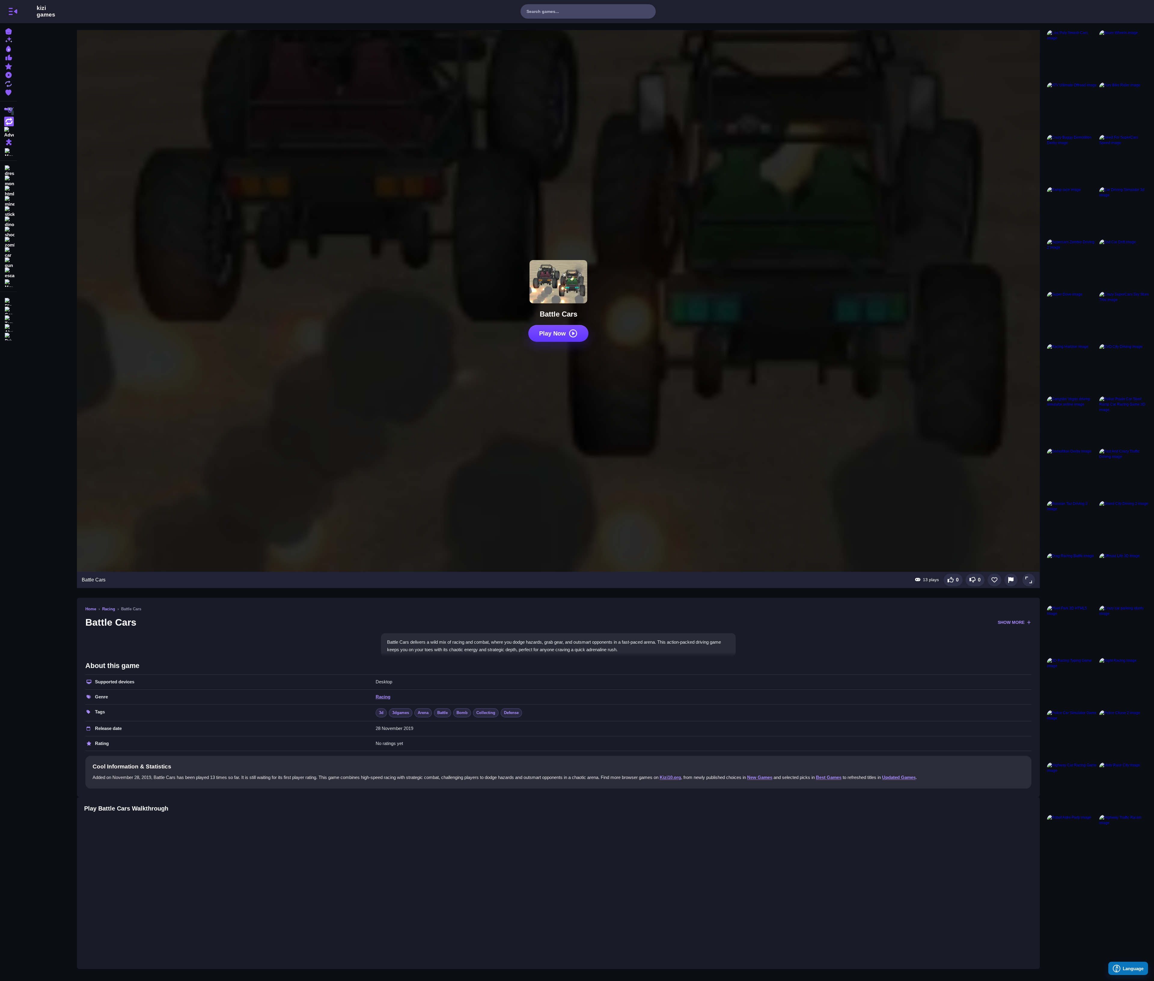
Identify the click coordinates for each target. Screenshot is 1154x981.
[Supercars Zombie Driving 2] (1072, 264)
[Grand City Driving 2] (1124, 526)
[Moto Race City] (1124, 787)
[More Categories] (8, 151)
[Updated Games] (8, 83)
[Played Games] (8, 74)
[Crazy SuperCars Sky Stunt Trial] (1124, 317)
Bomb (462, 712)
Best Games (828, 777)
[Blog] (8, 301)
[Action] (8, 121)
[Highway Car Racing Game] (1072, 787)
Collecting (485, 712)
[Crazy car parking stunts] (1124, 630)
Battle (442, 712)
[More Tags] (8, 282)
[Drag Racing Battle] (1072, 578)
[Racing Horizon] (1072, 369)
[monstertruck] (8, 181)
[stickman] (8, 212)
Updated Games (899, 777)
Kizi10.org (670, 777)
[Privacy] (8, 336)
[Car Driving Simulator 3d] (1124, 212)
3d (381, 712)
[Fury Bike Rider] (1124, 107)
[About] (8, 327)
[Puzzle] (8, 142)
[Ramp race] (1072, 212)
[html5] (8, 191)
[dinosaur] (8, 222)
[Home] (8, 30)
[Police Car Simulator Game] (1072, 735)
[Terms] (8, 318)
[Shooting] (8, 111)
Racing (108, 609)
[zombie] (8, 242)
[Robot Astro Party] (1072, 840)
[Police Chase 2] (1124, 735)
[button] (1028, 580)
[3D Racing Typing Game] (1072, 683)
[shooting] (8, 232)
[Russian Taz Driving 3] (1072, 526)
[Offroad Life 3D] (1124, 578)
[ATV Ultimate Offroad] (1072, 107)
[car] (8, 252)
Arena (423, 712)
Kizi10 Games (46, 11)
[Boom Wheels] (1124, 55)
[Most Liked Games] (8, 57)
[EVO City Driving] (1124, 369)
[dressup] (8, 171)
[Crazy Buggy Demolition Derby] (1072, 160)
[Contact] (8, 309)
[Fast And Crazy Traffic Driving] (1124, 473)
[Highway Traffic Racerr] (1124, 840)
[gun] (8, 263)
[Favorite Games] (8, 91)
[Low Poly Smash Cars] (1072, 55)
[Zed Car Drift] (1124, 264)
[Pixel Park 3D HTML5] (1072, 630)
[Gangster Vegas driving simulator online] (1072, 421)
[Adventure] (8, 132)
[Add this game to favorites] (994, 580)
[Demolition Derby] (1072, 473)
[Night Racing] (1124, 683)
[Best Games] (8, 48)
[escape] (8, 273)
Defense (511, 712)
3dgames (400, 712)
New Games (759, 777)
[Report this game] (1011, 580)
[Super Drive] (1072, 317)
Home (90, 609)
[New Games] (8, 39)
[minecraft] (8, 201)
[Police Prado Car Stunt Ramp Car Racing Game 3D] (1124, 421)
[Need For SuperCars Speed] (1124, 160)
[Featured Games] (8, 65)
